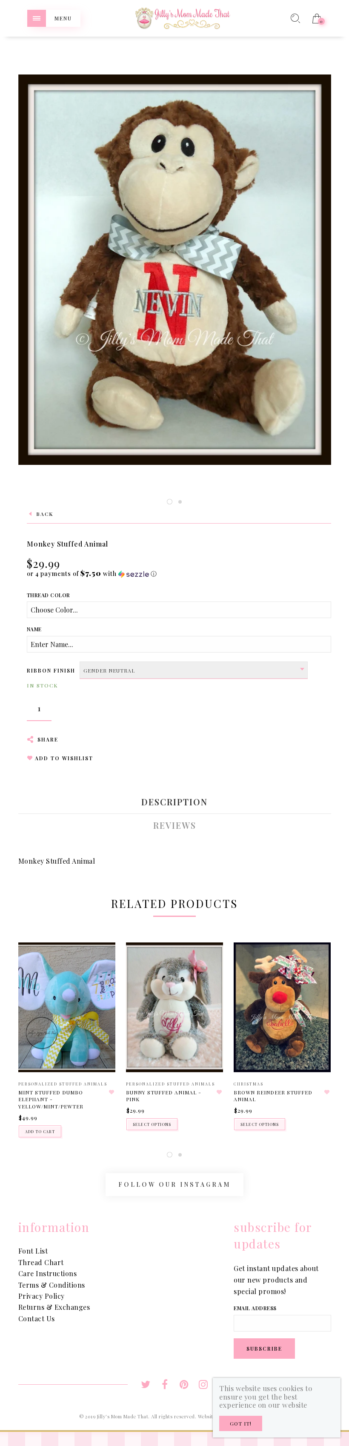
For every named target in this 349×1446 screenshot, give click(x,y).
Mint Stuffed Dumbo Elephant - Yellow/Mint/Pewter (50, 1099)
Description (174, 802)
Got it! (241, 1423)
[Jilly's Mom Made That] (182, 17)
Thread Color (48, 595)
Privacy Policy (41, 1295)
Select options (152, 1124)
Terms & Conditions (51, 1284)
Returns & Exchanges (54, 1307)
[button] (92, 573)
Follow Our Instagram (174, 1184)
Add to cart (40, 1131)
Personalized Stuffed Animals (62, 1083)
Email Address (255, 1308)
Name (34, 629)
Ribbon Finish (51, 670)
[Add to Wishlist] (111, 1092)
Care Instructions (47, 1273)
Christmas (248, 1083)
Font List (33, 1250)
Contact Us (36, 1318)
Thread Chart (41, 1262)
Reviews (174, 825)
